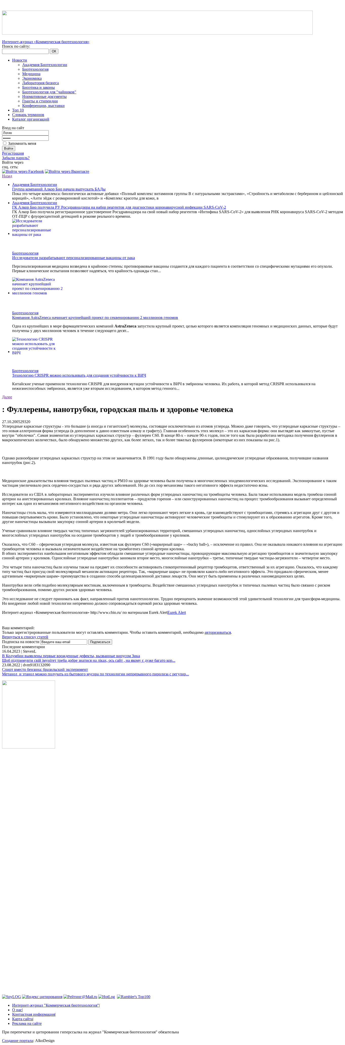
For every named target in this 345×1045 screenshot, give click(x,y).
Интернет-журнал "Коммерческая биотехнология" (55, 1005)
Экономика (32, 78)
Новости (19, 60)
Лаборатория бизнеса (40, 83)
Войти (8, 148)
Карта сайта (22, 1019)
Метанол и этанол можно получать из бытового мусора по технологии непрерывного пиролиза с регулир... (95, 674)
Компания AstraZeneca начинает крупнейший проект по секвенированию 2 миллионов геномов (95, 317)
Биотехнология (35, 69)
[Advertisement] (28, 829)
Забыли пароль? (16, 158)
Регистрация (13, 153)
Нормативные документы (44, 96)
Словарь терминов (28, 115)
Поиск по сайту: (16, 46)
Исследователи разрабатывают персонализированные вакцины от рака (73, 258)
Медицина (31, 74)
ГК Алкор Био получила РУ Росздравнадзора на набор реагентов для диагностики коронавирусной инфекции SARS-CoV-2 (119, 207)
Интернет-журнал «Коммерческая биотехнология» (45, 42)
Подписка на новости (21, 642)
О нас (17, 1010)
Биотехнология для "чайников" (49, 92)
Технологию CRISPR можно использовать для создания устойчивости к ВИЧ (79, 375)
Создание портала (17, 1040)
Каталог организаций (30, 119)
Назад (7, 176)
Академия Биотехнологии (44, 65)
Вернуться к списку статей (25, 637)
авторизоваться (218, 632)
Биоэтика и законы (38, 87)
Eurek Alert (176, 612)
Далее (7, 397)
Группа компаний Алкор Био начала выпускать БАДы (59, 189)
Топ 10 (18, 110)
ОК (54, 51)
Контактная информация (33, 1014)
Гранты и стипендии (40, 101)
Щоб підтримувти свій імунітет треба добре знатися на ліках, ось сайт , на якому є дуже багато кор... (88, 660)
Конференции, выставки (43, 105)
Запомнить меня (22, 143)
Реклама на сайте (27, 1023)
